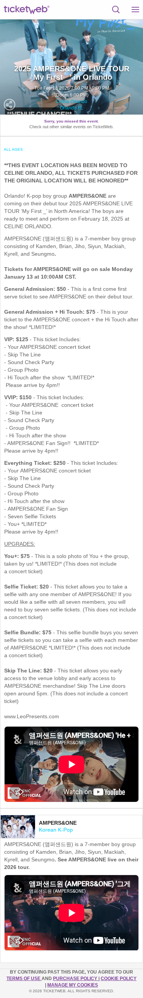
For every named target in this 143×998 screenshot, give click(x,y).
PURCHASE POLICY (75, 978)
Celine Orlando (71, 101)
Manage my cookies (72, 985)
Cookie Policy (119, 978)
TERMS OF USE (24, 978)
